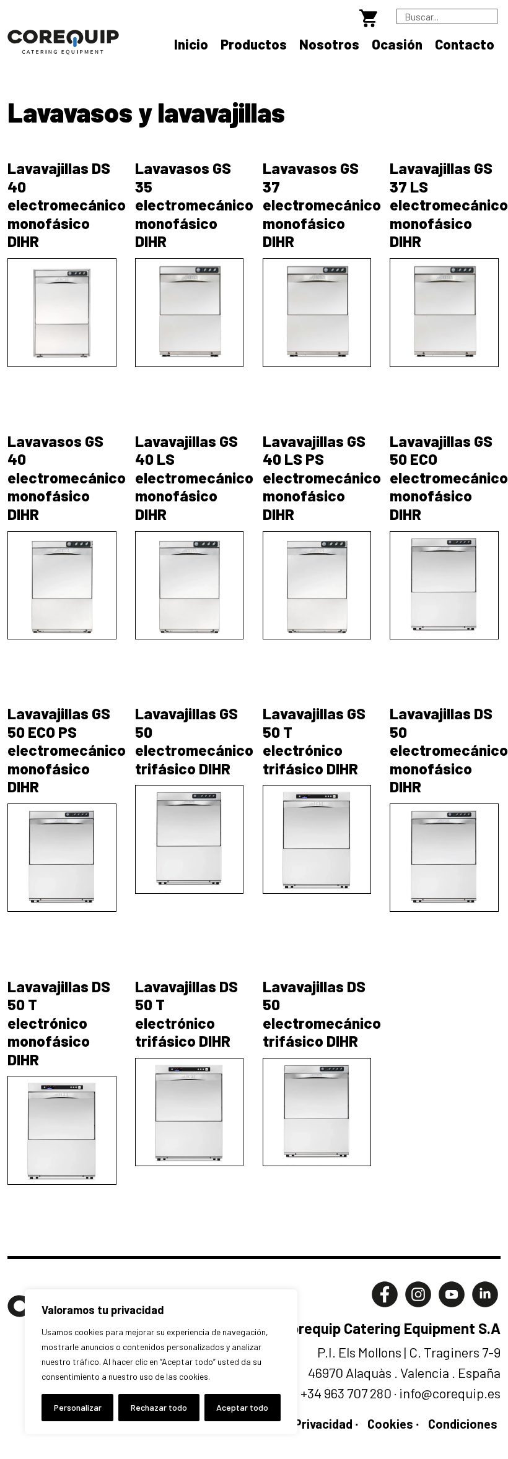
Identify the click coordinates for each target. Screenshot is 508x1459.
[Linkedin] (485, 1292)
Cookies (390, 1423)
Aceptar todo (242, 1407)
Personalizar (78, 1407)
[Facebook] (384, 1292)
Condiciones (462, 1423)
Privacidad (323, 1423)
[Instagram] (418, 1292)
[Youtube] (451, 1292)
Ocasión (397, 44)
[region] (161, 1361)
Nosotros (329, 44)
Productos (254, 44)
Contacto (464, 44)
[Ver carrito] (370, 16)
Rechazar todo (159, 1407)
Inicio (191, 44)
